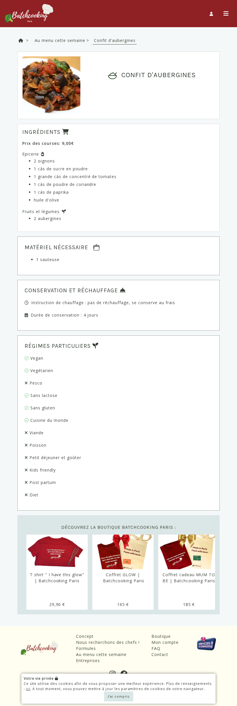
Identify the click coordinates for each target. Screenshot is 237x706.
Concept (85, 636)
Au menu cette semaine (101, 654)
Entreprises (88, 660)
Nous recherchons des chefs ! (107, 642)
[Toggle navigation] (226, 14)
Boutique (161, 636)
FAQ (155, 648)
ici (28, 688)
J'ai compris (119, 696)
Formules (86, 648)
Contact (159, 654)
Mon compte (165, 642)
